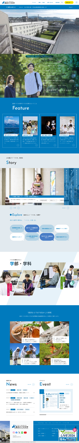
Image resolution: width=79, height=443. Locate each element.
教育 (39, 431)
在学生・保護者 (41, 435)
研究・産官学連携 (55, 428)
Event (50, 422)
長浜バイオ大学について (43, 428)
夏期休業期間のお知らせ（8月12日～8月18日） (16, 412)
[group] (56, 401)
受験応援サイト (69, 2)
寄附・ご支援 (41, 2)
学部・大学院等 (41, 433)
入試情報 (53, 433)
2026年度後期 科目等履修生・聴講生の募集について (17, 392)
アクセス (34, 2)
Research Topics (39, 56)
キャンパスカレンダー (57, 422)
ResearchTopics (41, 422)
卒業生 (53, 435)
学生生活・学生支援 (55, 431)
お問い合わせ (50, 2)
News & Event (48, 56)
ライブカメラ (65, 422)
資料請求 (58, 2)
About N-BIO (31, 56)
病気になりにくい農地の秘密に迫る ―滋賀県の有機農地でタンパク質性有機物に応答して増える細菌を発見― (19, 403)
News (46, 422)
